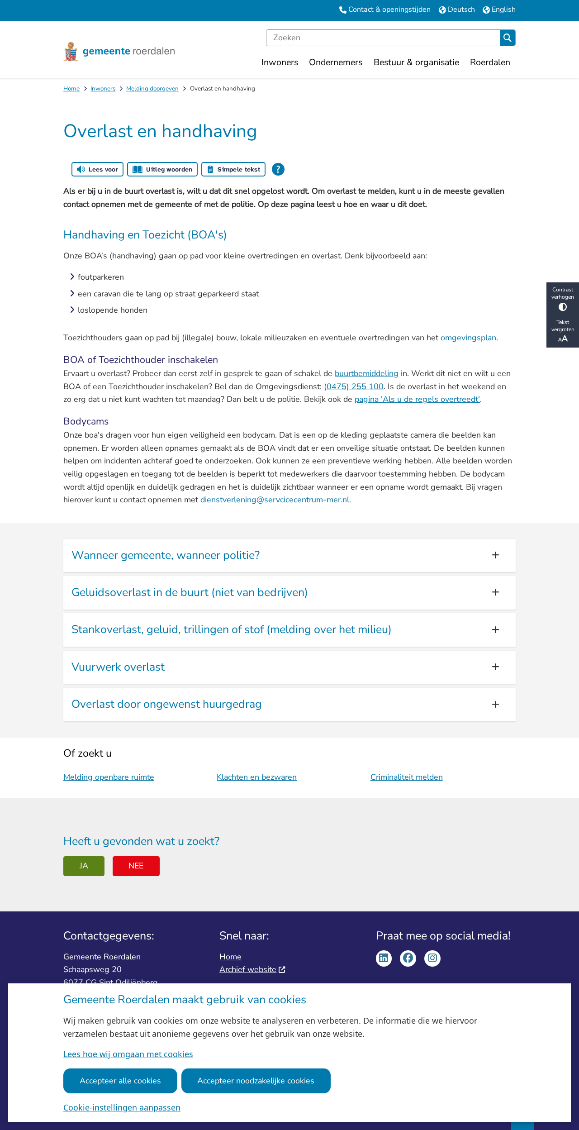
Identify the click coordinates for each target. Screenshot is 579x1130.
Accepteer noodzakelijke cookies (255, 1080)
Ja (84, 865)
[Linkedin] (384, 958)
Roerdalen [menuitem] (490, 62)
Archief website (247, 969)
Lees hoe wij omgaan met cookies (128, 1054)
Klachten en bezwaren (257, 777)
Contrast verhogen (562, 293)
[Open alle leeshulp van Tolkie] (278, 169)
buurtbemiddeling (367, 373)
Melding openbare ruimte (108, 777)
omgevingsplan (468, 337)
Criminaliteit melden (406, 777)
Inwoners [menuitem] (279, 62)
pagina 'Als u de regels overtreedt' (417, 399)
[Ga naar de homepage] (119, 52)
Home (71, 88)
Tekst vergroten (562, 326)
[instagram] (432, 958)
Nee (135, 865)
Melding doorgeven (152, 88)
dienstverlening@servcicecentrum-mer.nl (274, 499)
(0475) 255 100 (354, 386)
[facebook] (408, 958)
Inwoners (102, 88)
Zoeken (507, 38)
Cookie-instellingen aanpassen (121, 1107)
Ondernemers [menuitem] (335, 62)
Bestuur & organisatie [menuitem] (416, 62)
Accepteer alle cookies (120, 1080)
